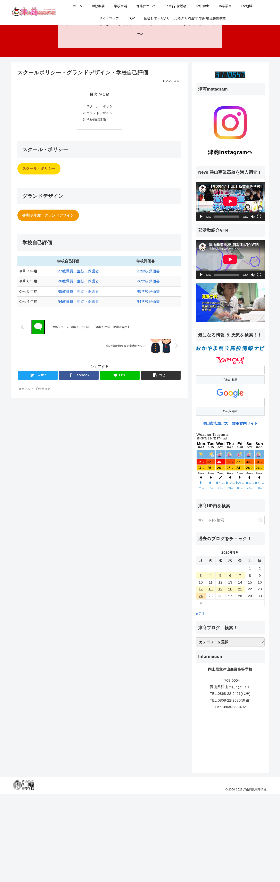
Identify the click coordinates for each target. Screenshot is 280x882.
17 (201, 589)
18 (210, 589)
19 (220, 589)
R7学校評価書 (148, 271)
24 (201, 596)
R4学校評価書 (148, 301)
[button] (260, 520)
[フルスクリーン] (259, 216)
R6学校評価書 (148, 281)
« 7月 (200, 614)
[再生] (201, 216)
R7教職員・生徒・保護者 (78, 271)
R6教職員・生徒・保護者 (78, 281)
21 (240, 589)
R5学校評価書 (148, 291)
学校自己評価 (96, 119)
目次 (93, 94)
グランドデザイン (99, 113)
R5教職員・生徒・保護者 (78, 291)
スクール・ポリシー (101, 106)
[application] (230, 201)
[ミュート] (253, 216)
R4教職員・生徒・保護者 (78, 301)
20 (230, 589)
